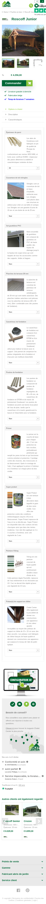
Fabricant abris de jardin (15, 874)
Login (35, 900)
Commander (13, 83)
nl (37, 1)
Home (6, 12)
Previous (5, 821)
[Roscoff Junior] (8, 63)
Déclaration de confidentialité (22, 898)
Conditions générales (23, 900)
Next (39, 821)
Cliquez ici (10, 728)
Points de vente (10, 861)
